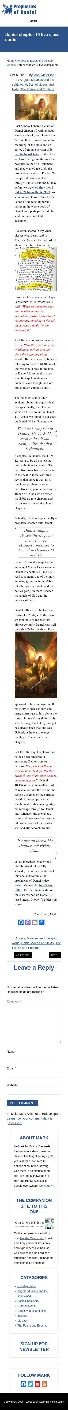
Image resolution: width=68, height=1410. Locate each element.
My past (22, 1320)
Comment (14, 1001)
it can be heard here (33, 151)
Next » (55, 955)
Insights (22, 1315)
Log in (61, 1401)
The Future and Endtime (37, 89)
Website (12, 1085)
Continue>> (46, 1185)
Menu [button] (34, 21)
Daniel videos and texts (37, 943)
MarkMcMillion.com (32, 1238)
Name (12, 1051)
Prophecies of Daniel (19, 9)
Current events (26, 1305)
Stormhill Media (48, 1401)
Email (11, 1068)
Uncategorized (26, 1286)
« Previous (22, 955)
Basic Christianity (28, 1300)
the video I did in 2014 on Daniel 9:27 (34, 189)
